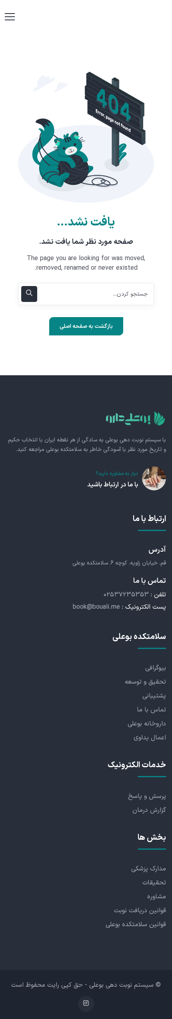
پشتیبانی (154, 696)
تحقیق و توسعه (145, 682)
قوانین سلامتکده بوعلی (136, 924)
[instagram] (86, 1004)
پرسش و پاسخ (147, 796)
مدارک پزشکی (148, 869)
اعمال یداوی (150, 738)
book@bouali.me (96, 607)
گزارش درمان (149, 810)
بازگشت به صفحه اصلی (86, 326)
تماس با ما (151, 710)
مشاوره (156, 896)
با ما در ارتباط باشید (112, 485)
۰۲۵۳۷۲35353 (126, 595)
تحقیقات (154, 883)
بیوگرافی (155, 668)
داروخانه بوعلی (147, 724)
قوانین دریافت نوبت (140, 910)
